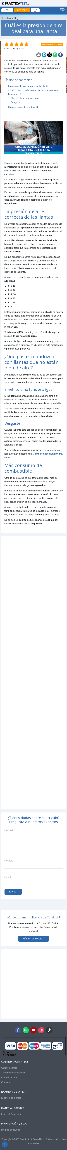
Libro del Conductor (11, 1114)
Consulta (9, 830)
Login (7, 10)
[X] (49, 54)
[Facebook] (60, 54)
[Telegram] (44, 54)
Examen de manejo (11, 1097)
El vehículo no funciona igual (25, 98)
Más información (33, 938)
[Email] (38, 54)
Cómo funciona (9, 1077)
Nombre (8, 860)
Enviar (13, 891)
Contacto (5, 1082)
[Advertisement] (33, 673)
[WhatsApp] (55, 54)
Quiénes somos (9, 1067)
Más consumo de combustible (23, 107)
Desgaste (15, 102)
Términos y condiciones (13, 1072)
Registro (22, 10)
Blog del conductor (10, 1129)
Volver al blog (11, 18)
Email (7, 877)
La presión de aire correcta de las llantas (28, 86)
